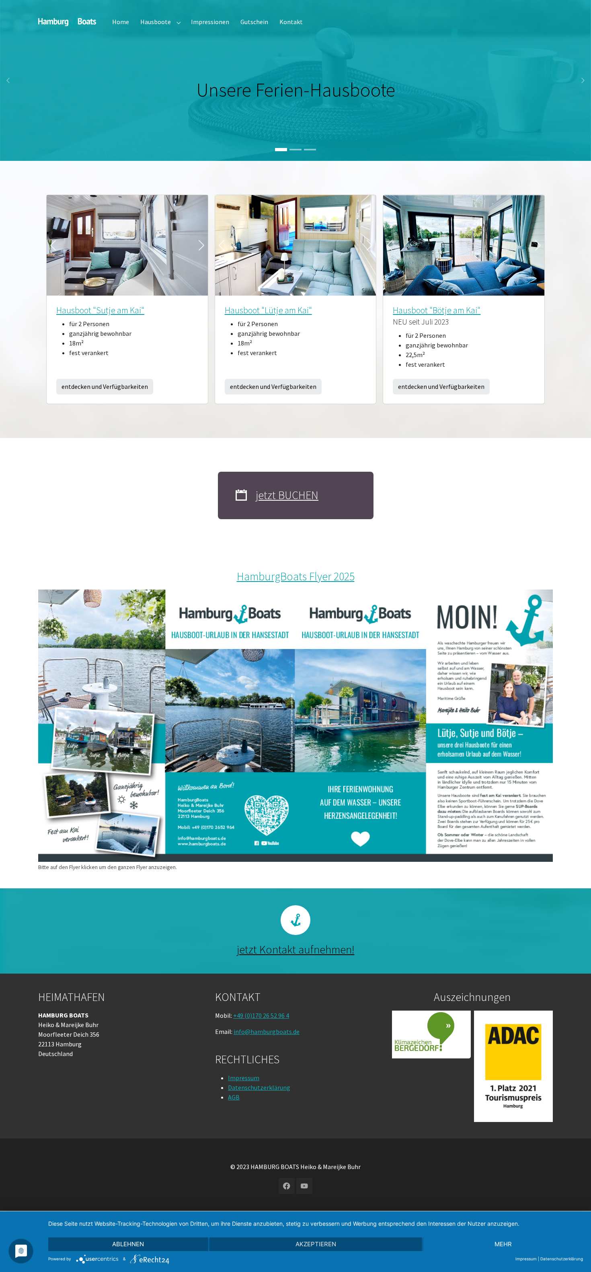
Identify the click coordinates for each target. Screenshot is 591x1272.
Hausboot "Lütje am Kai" (268, 310)
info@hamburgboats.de (267, 1031)
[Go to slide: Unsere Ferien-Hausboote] (281, 149)
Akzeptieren (316, 1244)
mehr (503, 1244)
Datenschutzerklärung (259, 1087)
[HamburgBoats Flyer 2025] (295, 726)
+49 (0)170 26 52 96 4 (261, 1015)
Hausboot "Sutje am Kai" (100, 310)
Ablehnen (128, 1244)
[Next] (196, 245)
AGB (234, 1097)
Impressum (243, 1078)
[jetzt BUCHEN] (241, 495)
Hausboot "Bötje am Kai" (436, 310)
